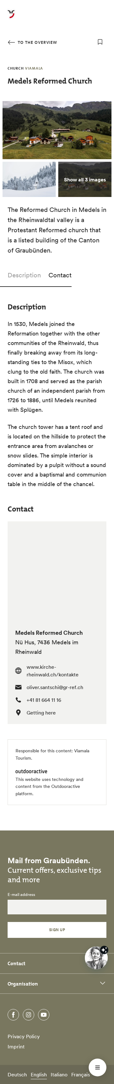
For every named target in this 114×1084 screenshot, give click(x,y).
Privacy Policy (24, 1036)
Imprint (16, 1046)
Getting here (41, 712)
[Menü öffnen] (97, 1067)
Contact (60, 275)
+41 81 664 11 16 (44, 700)
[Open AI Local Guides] (96, 957)
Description (24, 275)
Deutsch (17, 1074)
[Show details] (104, 950)
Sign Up (57, 929)
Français (80, 1074)
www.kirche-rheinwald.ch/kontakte (53, 671)
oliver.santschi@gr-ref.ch (55, 687)
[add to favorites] (100, 42)
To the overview (36, 42)
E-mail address (21, 894)
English (39, 1074)
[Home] (11, 17)
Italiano (59, 1074)
